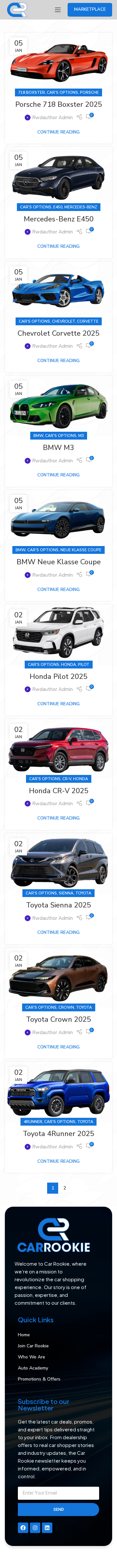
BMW (38, 435)
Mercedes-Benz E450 (59, 219)
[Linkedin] (47, 1528)
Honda (68, 664)
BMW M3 (58, 448)
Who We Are (31, 1357)
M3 (81, 435)
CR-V (66, 778)
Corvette (87, 321)
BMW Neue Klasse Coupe (59, 562)
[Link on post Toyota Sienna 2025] (58, 863)
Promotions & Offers (39, 1379)
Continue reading (58, 132)
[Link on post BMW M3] (58, 406)
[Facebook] (23, 1528)
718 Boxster (31, 92)
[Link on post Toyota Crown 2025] (58, 978)
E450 (57, 207)
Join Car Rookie (33, 1346)
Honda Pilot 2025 (58, 676)
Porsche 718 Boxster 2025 (58, 104)
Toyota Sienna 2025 (58, 905)
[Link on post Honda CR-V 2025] (58, 749)
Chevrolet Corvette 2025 (58, 333)
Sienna (66, 893)
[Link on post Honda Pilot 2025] (58, 634)
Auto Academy (33, 1368)
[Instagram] (35, 1528)
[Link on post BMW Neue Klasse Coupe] (58, 520)
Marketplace (90, 9)
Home (24, 1335)
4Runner (33, 1121)
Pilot (83, 664)
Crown (66, 1007)
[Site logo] (17, 9)
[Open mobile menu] (57, 9)
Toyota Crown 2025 (58, 1019)
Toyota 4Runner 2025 (58, 1134)
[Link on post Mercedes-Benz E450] (58, 177)
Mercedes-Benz (80, 207)
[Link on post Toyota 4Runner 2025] (58, 1092)
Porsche (89, 92)
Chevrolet (63, 321)
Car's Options (62, 92)
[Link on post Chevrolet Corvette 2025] (58, 291)
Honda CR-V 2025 (58, 791)
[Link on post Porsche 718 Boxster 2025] (58, 63)
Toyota (83, 893)
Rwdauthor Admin (52, 117)
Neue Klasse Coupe (80, 550)
